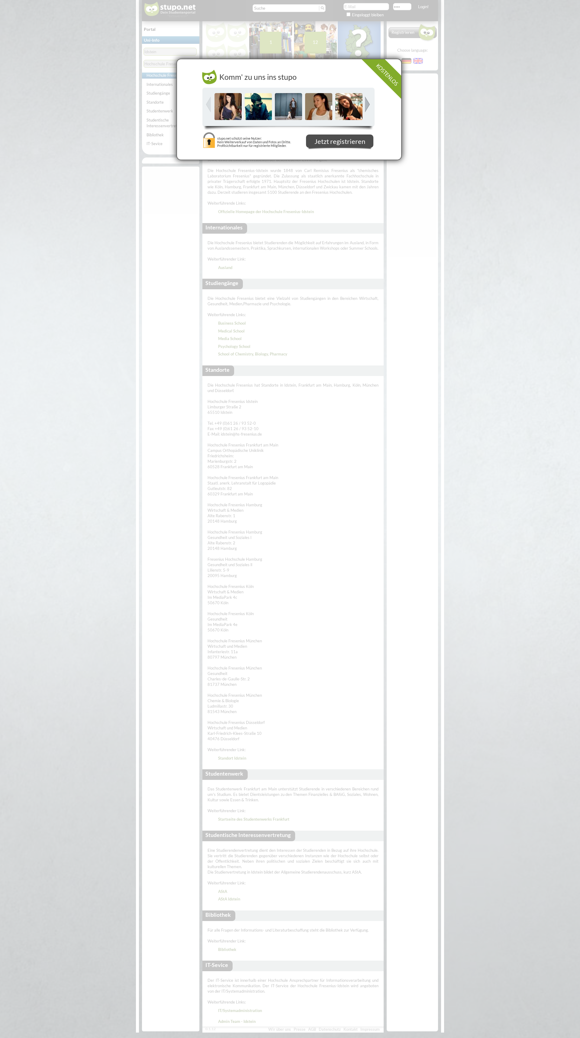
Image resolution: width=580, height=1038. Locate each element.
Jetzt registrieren (339, 142)
